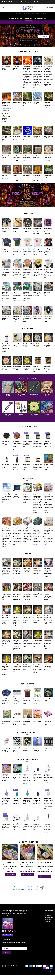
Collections (47, 921)
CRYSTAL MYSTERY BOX (15, 18)
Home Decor (27, 478)
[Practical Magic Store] (27, 7)
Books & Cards (27, 684)
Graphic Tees (27, 214)
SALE (44, 14)
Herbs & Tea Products (27, 427)
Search (46, 913)
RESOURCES (28, 18)
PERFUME (26, 14)
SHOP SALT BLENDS (27, 874)
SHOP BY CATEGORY (15, 14)
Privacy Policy (48, 919)
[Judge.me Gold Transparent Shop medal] (36, 888)
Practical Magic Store (9, 965)
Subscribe (6, 952)
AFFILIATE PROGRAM (40, 18)
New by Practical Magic (27, 52)
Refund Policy (48, 915)
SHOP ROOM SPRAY (44, 876)
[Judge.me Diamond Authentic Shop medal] (30, 888)
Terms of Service (49, 917)
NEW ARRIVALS (36, 14)
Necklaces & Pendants (27, 759)
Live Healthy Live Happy (27, 732)
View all (27, 54)
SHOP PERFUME (43, 36)
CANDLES (27, 554)
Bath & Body (27, 329)
